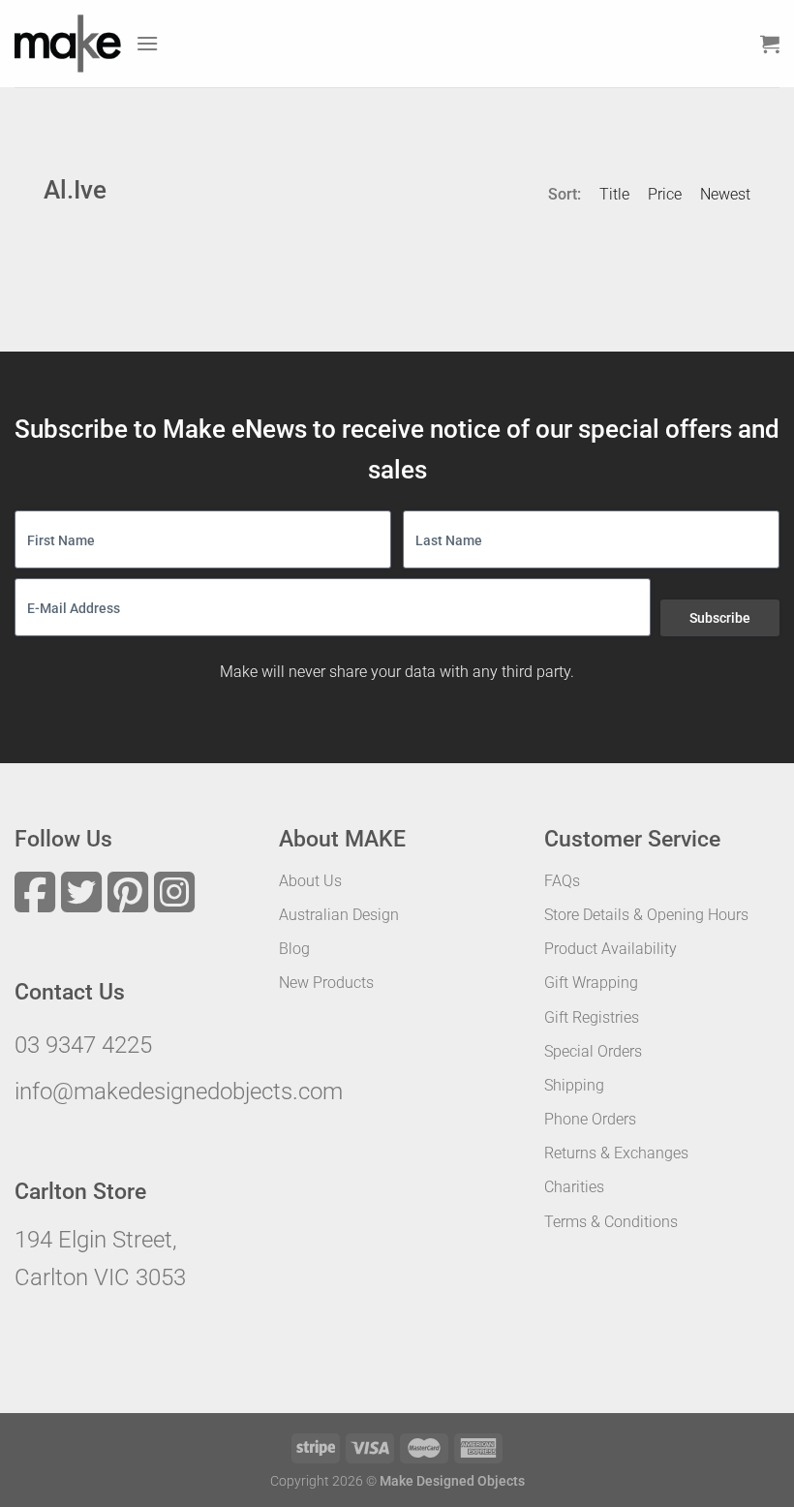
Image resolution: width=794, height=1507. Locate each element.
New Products (326, 982)
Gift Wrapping (591, 982)
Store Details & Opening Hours (646, 915)
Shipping (574, 1085)
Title (614, 194)
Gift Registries (591, 1017)
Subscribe (719, 618)
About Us (310, 881)
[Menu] (147, 43)
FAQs (562, 881)
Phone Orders (590, 1119)
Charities (574, 1187)
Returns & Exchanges (616, 1153)
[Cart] (769, 43)
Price (665, 194)
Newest (725, 194)
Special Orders (593, 1051)
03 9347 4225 (83, 1045)
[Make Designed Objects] (68, 44)
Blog (294, 948)
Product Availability (610, 948)
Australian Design (339, 915)
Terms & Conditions (611, 1222)
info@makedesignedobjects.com (179, 1091)
